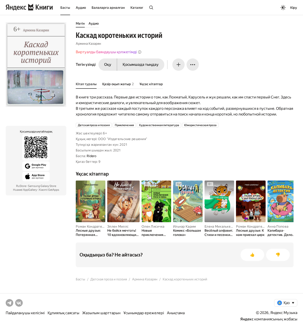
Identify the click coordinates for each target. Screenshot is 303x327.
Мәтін (80, 23)
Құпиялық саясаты (63, 313)
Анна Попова (277, 226)
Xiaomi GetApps (49, 189)
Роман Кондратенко (92, 226)
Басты (65, 7)
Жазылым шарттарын (101, 313)
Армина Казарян (88, 43)
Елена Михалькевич (220, 226)
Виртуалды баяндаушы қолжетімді (106, 52)
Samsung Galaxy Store (42, 186)
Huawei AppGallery (25, 189)
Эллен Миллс (118, 226)
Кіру (293, 7)
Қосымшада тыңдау (141, 64)
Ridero (92, 156)
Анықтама (176, 313)
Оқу (107, 64)
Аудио (81, 7)
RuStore (21, 186)
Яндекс (247, 319)
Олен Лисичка (153, 226)
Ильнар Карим (184, 226)
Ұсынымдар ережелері (143, 313)
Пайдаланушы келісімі (25, 313)
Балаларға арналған (108, 7)
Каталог (136, 7)
